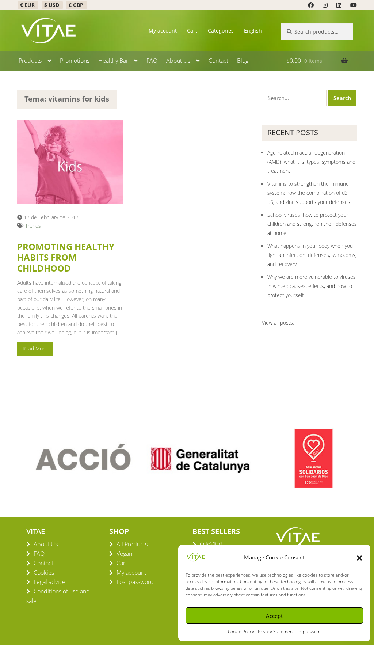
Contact (218, 61)
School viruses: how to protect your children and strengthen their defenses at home (312, 223)
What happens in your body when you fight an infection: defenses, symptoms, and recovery (311, 255)
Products (30, 61)
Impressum (309, 632)
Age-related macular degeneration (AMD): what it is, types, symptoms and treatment (311, 161)
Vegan (124, 554)
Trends (33, 225)
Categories (221, 30)
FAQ (151, 61)
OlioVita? (211, 544)
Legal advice (49, 582)
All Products (132, 544)
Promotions (74, 61)
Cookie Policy (241, 632)
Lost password (135, 582)
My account (163, 30)
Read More (35, 348)
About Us (178, 61)
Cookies (44, 573)
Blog (242, 61)
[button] (359, 557)
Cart (192, 30)
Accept (274, 615)
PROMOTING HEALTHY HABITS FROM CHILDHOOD (65, 257)
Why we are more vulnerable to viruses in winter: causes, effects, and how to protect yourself (311, 286)
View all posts (277, 322)
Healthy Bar (113, 61)
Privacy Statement (276, 632)
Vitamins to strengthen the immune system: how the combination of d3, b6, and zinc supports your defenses (308, 192)
